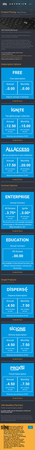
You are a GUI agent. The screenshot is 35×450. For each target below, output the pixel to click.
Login (30, 4)
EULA (20, 59)
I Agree (30, 427)
